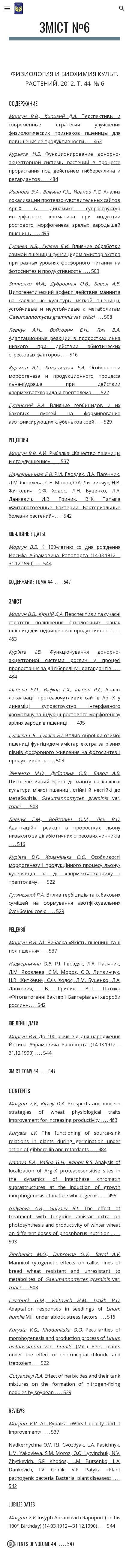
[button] (7, 8)
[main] (64, 30)
